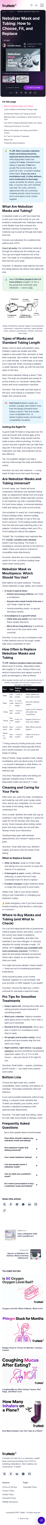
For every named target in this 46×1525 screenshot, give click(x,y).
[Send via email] (30, 93)
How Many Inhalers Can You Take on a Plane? (22, 1431)
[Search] (31, 5)
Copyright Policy (30, 1487)
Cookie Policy (8, 1494)
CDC (31, 288)
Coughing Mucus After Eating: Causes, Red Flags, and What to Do (21, 1390)
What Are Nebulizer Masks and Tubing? (18, 106)
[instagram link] (23, 1474)
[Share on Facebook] (21, 93)
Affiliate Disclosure (10, 1502)
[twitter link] (4, 1474)
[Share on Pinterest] (17, 1204)
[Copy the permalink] (35, 93)
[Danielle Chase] (4, 45)
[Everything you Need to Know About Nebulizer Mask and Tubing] (8, 79)
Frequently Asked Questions (14, 143)
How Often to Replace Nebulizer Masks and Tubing (23, 123)
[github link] (29, 1474)
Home (4, 11)
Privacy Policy (8, 1491)
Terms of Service (9, 1487)
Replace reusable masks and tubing (25, 663)
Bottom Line (8, 140)
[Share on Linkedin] (26, 93)
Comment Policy (9, 1498)
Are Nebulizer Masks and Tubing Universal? (20, 114)
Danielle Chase (14, 46)
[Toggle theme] (36, 5)
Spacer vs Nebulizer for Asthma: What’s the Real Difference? (17, 1255)
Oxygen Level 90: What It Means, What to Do (22, 1308)
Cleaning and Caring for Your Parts (16, 126)
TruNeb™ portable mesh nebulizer (21, 539)
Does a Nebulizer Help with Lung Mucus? (27, 1235)
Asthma (11, 11)
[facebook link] (10, 1474)
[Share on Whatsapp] (23, 1204)
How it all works (9, 248)
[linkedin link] (17, 1474)
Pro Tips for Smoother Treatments (16, 136)
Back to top (24, 1518)
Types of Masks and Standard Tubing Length (20, 109)
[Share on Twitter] (16, 93)
